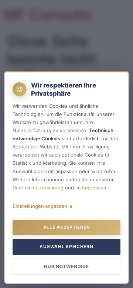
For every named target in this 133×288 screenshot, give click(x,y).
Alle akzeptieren (66, 227)
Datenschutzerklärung (38, 188)
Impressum (95, 188)
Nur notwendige (66, 266)
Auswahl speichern (66, 246)
